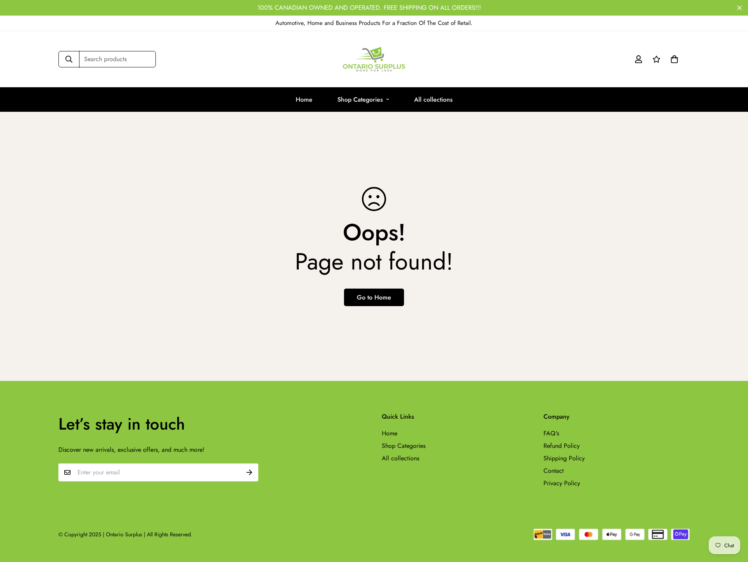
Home (304, 99)
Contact (553, 470)
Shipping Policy (564, 458)
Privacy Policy (561, 483)
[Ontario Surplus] (374, 59)
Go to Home (374, 297)
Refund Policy (561, 445)
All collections (433, 99)
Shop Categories (360, 99)
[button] (672, 59)
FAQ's (551, 433)
